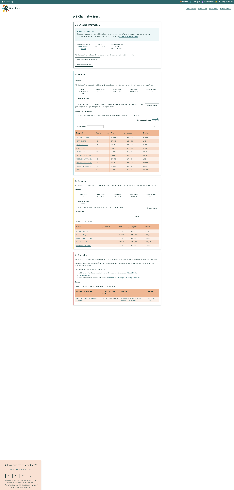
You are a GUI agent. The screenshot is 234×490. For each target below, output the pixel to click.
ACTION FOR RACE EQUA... (84, 162)
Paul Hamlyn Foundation (83, 245)
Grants (98, 133)
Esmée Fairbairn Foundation (84, 238)
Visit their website (84, 275)
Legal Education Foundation (84, 242)
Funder (80, 46)
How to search (213, 8)
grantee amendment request (128, 36)
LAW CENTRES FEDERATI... (84, 155)
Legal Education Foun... (83, 137)
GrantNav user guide (225, 8)
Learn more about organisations (87, 59)
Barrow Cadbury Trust (82, 235)
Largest (129, 133)
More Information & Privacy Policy (21, 469)
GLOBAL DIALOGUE (82, 144)
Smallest (146, 133)
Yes (9, 476)
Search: (137, 216)
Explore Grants (152, 105)
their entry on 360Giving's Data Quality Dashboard (123, 278)
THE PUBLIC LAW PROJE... (84, 159)
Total (112, 133)
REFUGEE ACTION (82, 141)
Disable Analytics (27, 476)
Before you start (202, 8)
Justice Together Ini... (83, 148)
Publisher (83, 48)
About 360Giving (191, 8)
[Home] (11, 9)
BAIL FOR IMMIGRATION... (84, 166)
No (16, 476)
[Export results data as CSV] (153, 121)
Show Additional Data (84, 65)
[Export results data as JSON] (156, 121)
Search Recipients (81, 126)
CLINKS (79, 170)
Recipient (85, 46)
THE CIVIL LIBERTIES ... (83, 152)
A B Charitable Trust (82, 231)
